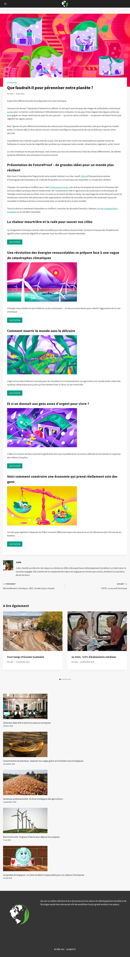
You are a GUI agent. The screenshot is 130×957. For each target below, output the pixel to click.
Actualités (12, 83)
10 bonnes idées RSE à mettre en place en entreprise (27, 722)
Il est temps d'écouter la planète (25, 656)
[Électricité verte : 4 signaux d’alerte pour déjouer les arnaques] (65, 820)
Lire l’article (14, 241)
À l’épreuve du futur (59, 187)
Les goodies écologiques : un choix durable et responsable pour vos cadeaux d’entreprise (43, 875)
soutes (10, 112)
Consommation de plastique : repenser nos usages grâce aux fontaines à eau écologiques (43, 760)
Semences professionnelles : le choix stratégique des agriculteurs (33, 799)
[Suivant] (122, 644)
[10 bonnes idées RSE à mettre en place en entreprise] (65, 706)
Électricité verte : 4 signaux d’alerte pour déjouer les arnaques (31, 837)
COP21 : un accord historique (114, 586)
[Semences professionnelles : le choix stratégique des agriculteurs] (65, 782)
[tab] (60, 679)
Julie (18, 562)
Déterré (84, 176)
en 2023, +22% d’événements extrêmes (94, 656)
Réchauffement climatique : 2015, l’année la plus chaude (28, 586)
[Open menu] (5, 4)
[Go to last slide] (7, 644)
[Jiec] (65, 4)
